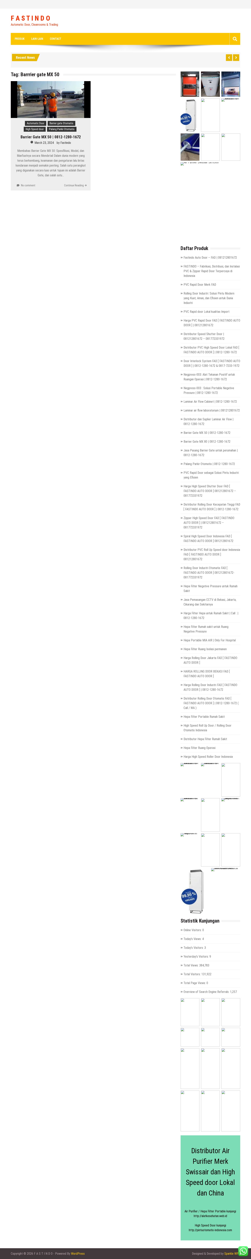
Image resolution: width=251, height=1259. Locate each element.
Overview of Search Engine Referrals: (207, 992)
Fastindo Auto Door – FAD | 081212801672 (210, 257)
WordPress (78, 1253)
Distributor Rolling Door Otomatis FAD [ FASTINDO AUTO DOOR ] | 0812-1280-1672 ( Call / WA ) (211, 703)
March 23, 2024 (44, 143)
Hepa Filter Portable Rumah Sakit (204, 717)
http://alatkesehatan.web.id (210, 1216)
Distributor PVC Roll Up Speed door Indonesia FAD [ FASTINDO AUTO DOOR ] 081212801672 (212, 554)
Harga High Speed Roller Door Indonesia (208, 757)
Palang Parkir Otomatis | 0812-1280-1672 (209, 464)
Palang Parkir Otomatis (62, 129)
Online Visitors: (193, 930)
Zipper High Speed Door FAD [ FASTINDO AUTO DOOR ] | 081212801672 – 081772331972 (209, 522)
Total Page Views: (195, 983)
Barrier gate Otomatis (61, 123)
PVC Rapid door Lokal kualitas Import (206, 312)
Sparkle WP (231, 1253)
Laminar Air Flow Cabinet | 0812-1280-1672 (210, 401)
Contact (55, 38)
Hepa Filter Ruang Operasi (200, 748)
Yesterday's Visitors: (196, 956)
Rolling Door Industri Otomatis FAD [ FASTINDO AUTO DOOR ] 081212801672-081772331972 (209, 572)
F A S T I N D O (30, 18)
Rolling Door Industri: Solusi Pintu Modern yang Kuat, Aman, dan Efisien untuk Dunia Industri (209, 298)
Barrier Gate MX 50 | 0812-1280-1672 (51, 137)
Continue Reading (74, 185)
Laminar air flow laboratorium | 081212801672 (212, 410)
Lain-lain (37, 38)
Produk (20, 38)
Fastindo (65, 143)
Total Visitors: (192, 974)
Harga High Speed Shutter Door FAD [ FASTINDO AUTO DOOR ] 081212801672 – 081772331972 (210, 491)
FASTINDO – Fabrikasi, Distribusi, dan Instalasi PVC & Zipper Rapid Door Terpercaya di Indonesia (212, 271)
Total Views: (191, 965)
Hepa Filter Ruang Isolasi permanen (205, 649)
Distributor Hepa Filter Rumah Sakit (205, 739)
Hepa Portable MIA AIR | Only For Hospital (210, 640)
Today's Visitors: (194, 948)
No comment (28, 185)
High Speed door (35, 129)
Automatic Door (35, 123)
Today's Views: (193, 939)
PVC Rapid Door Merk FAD (200, 284)
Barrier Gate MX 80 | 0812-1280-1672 (207, 441)
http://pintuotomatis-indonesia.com (210, 1230)
